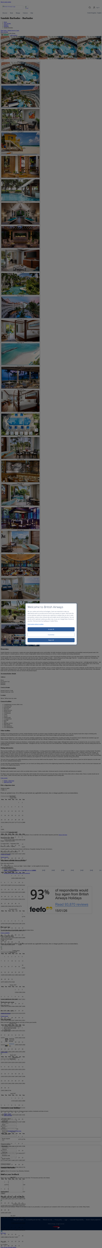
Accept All (51, 629)
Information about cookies (36, 624)
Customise (51, 635)
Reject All (51, 640)
